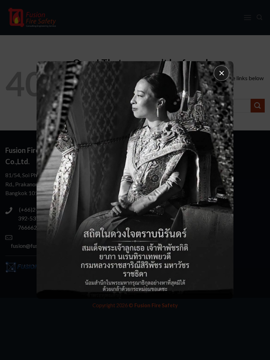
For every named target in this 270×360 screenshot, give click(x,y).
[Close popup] (221, 73)
